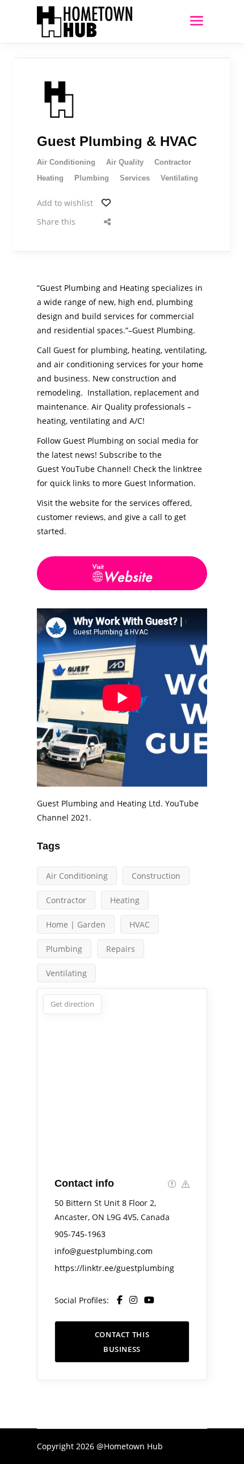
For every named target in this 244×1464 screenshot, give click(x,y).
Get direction (72, 1004)
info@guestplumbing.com (103, 1251)
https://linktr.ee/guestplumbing (114, 1268)
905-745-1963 (80, 1234)
